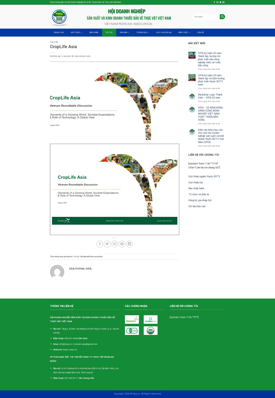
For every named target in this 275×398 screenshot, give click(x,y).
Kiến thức (183, 32)
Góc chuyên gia (164, 32)
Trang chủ (58, 32)
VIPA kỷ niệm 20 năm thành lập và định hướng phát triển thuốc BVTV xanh (211, 80)
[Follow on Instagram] (217, 2)
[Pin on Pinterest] (122, 244)
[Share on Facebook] (99, 244)
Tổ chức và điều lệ (198, 194)
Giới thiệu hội (195, 182)
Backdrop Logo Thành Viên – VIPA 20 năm (210, 96)
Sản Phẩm (94, 32)
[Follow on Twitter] (220, 2)
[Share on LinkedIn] (129, 244)
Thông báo (142, 32)
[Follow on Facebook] (214, 2)
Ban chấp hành (196, 188)
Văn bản (123, 32)
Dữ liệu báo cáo (197, 206)
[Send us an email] (223, 2)
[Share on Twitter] (107, 244)
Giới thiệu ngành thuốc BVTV (204, 176)
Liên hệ (200, 32)
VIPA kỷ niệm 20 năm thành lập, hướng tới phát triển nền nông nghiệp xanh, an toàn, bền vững (210, 59)
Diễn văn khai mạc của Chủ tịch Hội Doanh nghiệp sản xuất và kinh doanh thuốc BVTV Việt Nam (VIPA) (211, 136)
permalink (98, 256)
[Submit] (222, 16)
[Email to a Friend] (114, 244)
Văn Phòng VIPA (82, 56)
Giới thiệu (75, 32)
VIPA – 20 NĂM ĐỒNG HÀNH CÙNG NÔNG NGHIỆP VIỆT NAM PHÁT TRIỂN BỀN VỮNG (210, 113)
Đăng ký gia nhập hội (200, 200)
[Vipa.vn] (66, 17)
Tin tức (109, 32)
